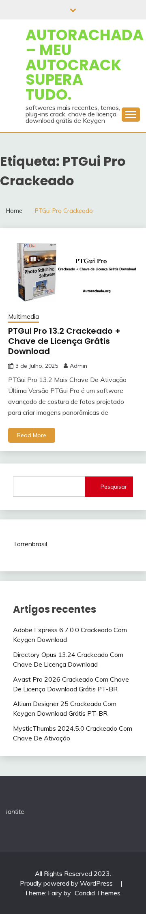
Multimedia (23, 316)
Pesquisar (114, 486)
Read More (31, 435)
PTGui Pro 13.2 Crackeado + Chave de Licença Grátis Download (64, 341)
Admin (78, 365)
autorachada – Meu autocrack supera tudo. (85, 64)
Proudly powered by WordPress (67, 883)
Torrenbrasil (30, 544)
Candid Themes (97, 893)
